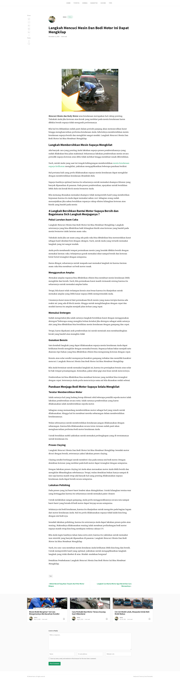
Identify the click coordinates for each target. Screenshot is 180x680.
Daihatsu (94, 3)
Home (68, 3)
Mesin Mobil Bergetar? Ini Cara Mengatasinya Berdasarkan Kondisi (44, 613)
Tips (110, 3)
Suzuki (103, 3)
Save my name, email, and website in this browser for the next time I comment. (73, 658)
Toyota (76, 3)
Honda (84, 3)
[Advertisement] (90, 55)
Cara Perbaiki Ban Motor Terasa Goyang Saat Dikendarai (89, 613)
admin (67, 17)
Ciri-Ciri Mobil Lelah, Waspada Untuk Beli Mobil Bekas (132, 613)
